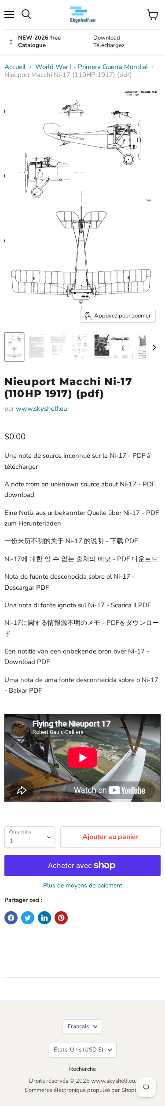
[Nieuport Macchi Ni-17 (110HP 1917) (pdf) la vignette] (14, 347)
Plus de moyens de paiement (82, 885)
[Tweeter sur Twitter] (27, 917)
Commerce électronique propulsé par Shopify (83, 1090)
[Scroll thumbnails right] (153, 347)
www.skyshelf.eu (41, 408)
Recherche (82, 1069)
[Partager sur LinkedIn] (44, 917)
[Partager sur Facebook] (11, 917)
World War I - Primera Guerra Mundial (91, 67)
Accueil (15, 67)
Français (78, 1026)
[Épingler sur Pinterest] (61, 917)
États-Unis (78, 1050)
